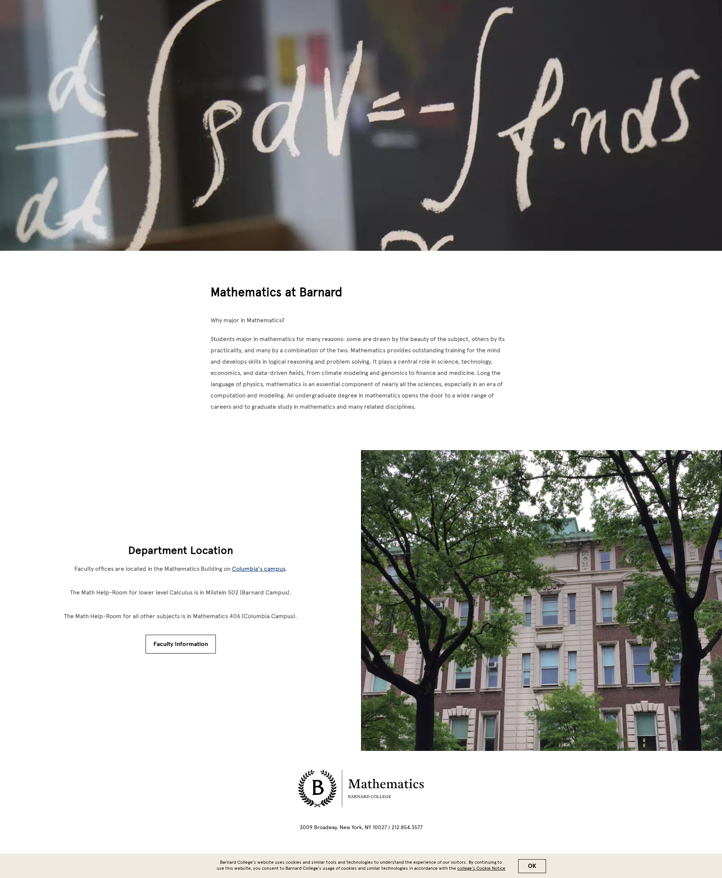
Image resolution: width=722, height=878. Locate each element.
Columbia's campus (258, 568)
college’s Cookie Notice (481, 868)
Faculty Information (180, 644)
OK (532, 866)
